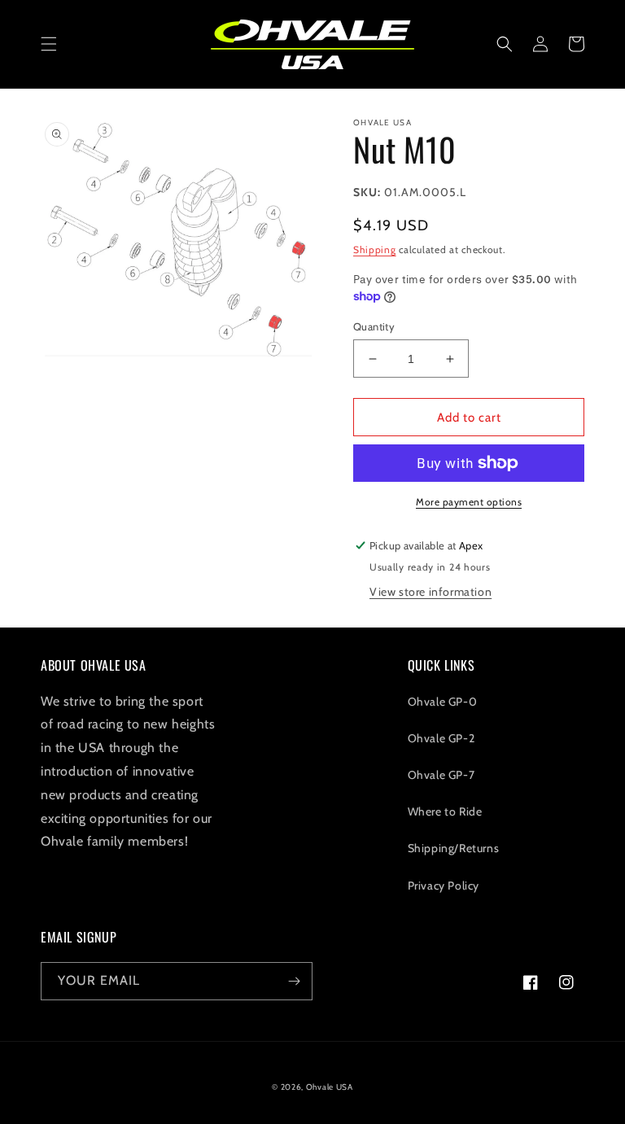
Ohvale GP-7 (441, 775)
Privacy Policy (443, 885)
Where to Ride (445, 811)
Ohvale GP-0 (443, 701)
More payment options (469, 502)
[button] (49, 44)
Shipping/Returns (454, 848)
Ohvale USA (329, 1087)
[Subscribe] (294, 981)
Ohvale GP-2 (441, 738)
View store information (430, 591)
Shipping (374, 249)
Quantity (374, 326)
